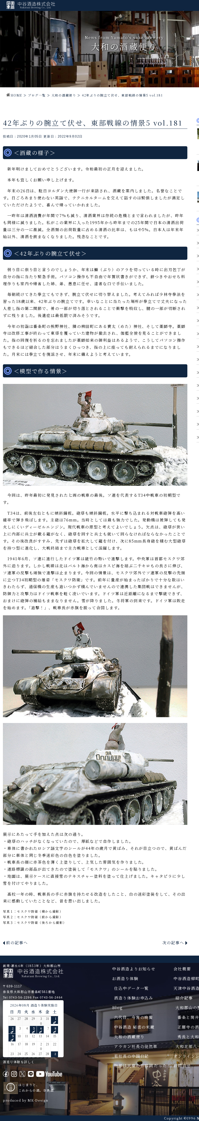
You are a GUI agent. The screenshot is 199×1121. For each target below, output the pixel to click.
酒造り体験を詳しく (19, 1062)
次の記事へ (173, 942)
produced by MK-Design (25, 1100)
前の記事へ (17, 942)
